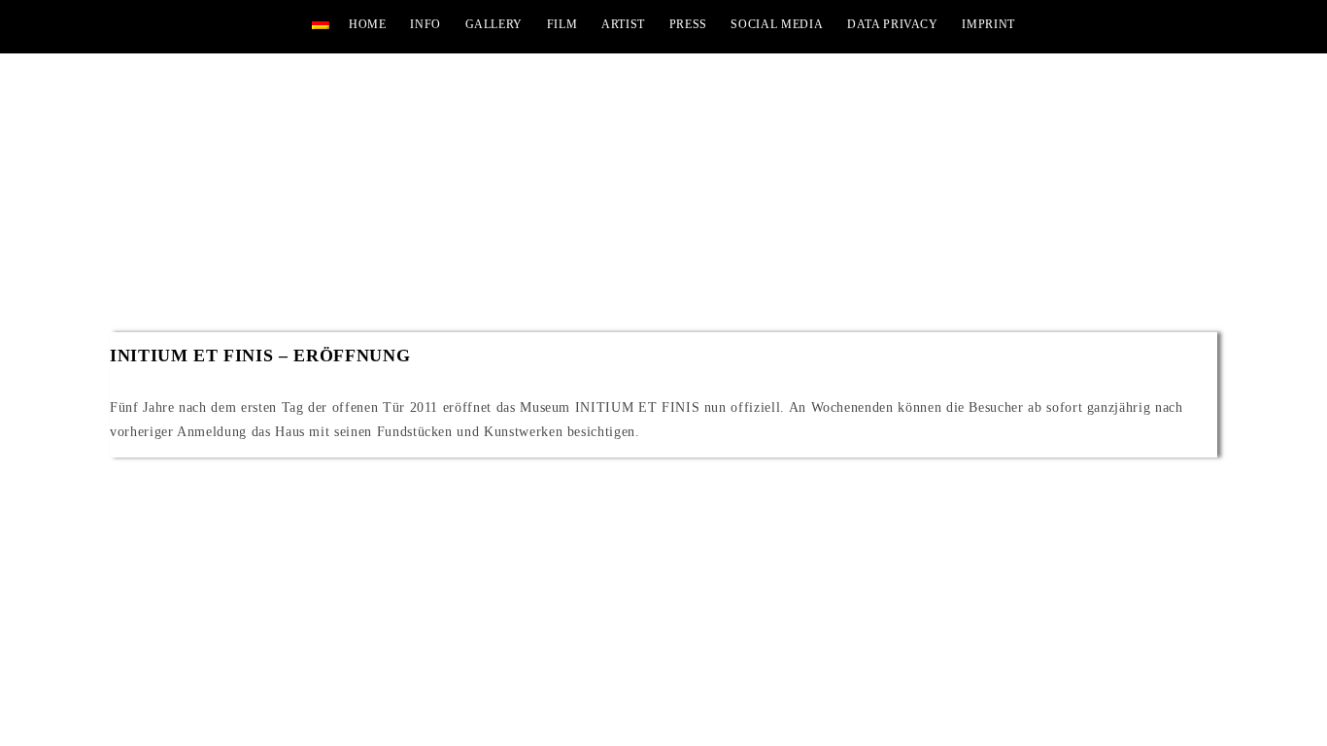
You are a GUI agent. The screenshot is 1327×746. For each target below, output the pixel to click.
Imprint (988, 24)
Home (368, 24)
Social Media (777, 24)
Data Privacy (892, 24)
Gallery (494, 24)
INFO (425, 24)
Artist (623, 24)
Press (688, 24)
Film (562, 24)
